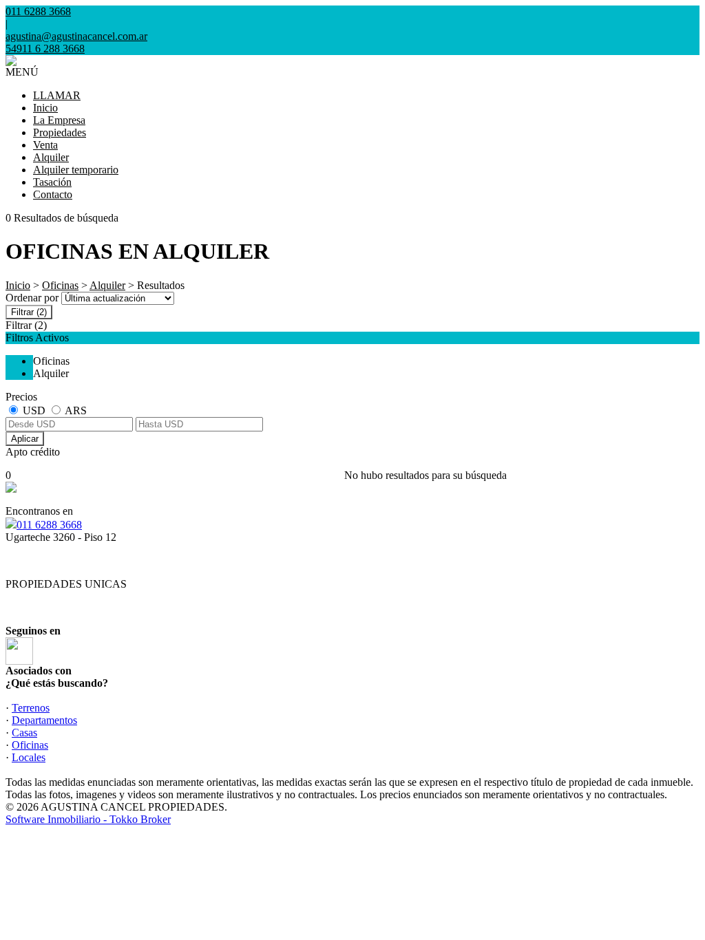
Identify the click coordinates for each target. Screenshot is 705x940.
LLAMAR (57, 95)
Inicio (45, 108)
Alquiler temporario (75, 169)
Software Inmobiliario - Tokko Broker (88, 819)
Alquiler (51, 157)
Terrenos (31, 708)
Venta (45, 145)
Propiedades (59, 132)
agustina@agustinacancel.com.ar (76, 36)
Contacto (52, 194)
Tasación (52, 182)
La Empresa (59, 120)
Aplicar (25, 439)
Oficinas (60, 285)
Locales (28, 757)
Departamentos (44, 720)
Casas (24, 732)
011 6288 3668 (49, 525)
